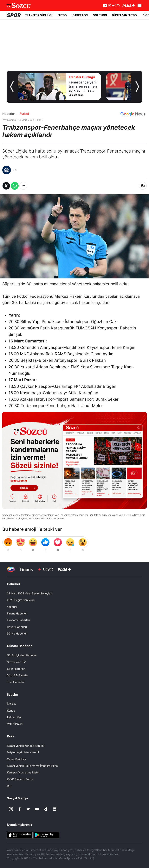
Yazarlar (12, 606)
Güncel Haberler (19, 646)
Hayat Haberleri (17, 626)
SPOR (14, 15)
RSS (9, 785)
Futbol (24, 114)
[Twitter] (28, 809)
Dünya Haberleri (17, 633)
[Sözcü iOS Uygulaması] (20, 835)
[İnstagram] (11, 809)
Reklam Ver (14, 717)
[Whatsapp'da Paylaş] (15, 186)
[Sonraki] (137, 86)
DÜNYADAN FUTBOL (125, 15)
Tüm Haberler (15, 682)
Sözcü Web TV (16, 662)
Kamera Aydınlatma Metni (23, 772)
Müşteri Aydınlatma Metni (23, 752)
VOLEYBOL (100, 15)
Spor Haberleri (16, 668)
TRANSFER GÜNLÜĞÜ (39, 15)
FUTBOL (63, 15)
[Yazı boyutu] (143, 186)
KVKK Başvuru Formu (20, 779)
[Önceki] (12, 86)
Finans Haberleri (17, 613)
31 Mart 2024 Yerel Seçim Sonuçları (29, 593)
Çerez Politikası (16, 759)
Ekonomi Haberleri (18, 620)
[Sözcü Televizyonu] (11, 569)
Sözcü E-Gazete (17, 675)
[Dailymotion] (46, 809)
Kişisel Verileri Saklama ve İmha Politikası (32, 765)
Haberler (8, 114)
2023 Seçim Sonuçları (21, 600)
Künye (11, 710)
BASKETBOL (81, 15)
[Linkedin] (54, 809)
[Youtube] (37, 809)
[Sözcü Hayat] (45, 569)
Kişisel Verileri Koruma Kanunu (25, 745)
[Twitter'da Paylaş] (6, 186)
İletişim (11, 704)
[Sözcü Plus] (64, 569)
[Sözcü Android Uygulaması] (46, 835)
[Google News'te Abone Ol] (133, 114)
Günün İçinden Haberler (22, 655)
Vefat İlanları (15, 724)
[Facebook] (19, 809)
